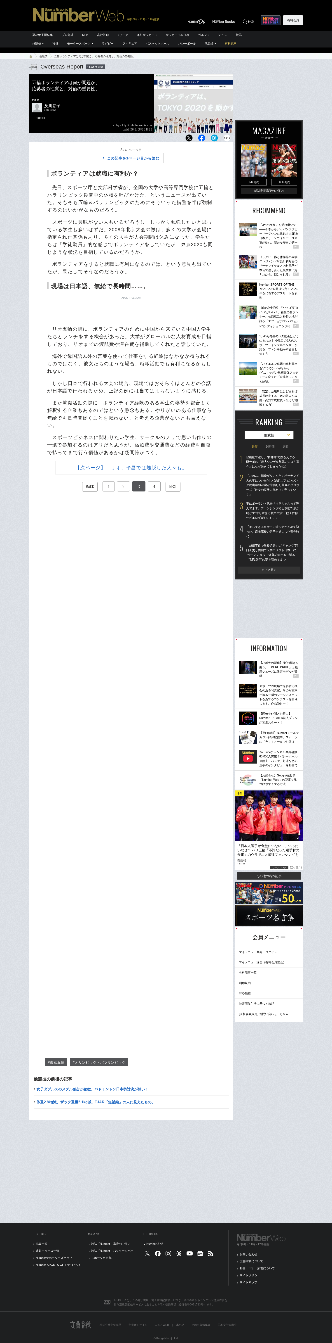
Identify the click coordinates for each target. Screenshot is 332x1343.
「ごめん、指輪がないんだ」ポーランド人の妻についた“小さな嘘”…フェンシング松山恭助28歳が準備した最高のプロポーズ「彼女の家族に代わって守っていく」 (272, 485)
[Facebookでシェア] (201, 139)
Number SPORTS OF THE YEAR (58, 1265)
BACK (90, 486)
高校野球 (103, 35)
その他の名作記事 (269, 876)
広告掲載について (251, 1261)
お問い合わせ (248, 1254)
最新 (255, 446)
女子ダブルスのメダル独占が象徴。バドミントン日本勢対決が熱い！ (93, 1089)
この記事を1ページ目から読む (133, 158)
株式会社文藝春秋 (110, 1324)
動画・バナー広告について (257, 1268)
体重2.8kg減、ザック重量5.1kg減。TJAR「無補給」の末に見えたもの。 (96, 1102)
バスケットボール (157, 43)
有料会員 (293, 20)
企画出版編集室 (201, 1324)
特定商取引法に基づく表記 (256, 1003)
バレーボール (187, 43)
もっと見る (269, 570)
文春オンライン (138, 1324)
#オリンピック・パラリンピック (99, 1062)
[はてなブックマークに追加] (214, 139)
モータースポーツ (79, 43)
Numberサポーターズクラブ (54, 1258)
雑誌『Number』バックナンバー (112, 1251)
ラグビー (108, 43)
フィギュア (129, 43)
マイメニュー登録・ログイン (258, 952)
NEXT (173, 486)
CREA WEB (162, 1324)
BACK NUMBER (96, 66)
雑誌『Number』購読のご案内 (111, 1244)
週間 (285, 446)
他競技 (209, 43)
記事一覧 (41, 1244)
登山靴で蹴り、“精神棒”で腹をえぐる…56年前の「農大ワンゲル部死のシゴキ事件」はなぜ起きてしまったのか (272, 462)
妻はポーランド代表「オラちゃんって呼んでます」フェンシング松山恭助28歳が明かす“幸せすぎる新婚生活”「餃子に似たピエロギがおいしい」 (272, 510)
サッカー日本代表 (177, 35)
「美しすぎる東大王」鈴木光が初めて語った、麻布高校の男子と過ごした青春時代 (272, 531)
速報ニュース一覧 (47, 1251)
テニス (222, 35)
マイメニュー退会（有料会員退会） (262, 962)
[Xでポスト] (189, 139)
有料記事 (230, 43)
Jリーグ (123, 35)
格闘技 (36, 43)
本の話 (180, 1324)
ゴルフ (202, 35)
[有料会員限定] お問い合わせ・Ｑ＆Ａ (263, 1014)
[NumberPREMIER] (271, 20)
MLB (85, 35)
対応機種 (245, 993)
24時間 (270, 446)
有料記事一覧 (248, 972)
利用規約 (245, 983)
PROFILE (40, 118)
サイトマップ (248, 1282)
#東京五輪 (56, 1062)
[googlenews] (200, 1254)
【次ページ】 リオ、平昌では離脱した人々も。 (131, 467)
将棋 (55, 43)
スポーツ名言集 (101, 1258)
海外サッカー (145, 35)
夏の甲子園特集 (42, 35)
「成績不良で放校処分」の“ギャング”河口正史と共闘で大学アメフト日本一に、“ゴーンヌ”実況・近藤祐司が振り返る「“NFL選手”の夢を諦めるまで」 (272, 552)
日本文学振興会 (227, 1324)
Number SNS (155, 1244)
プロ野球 (67, 35)
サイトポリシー (250, 1275)
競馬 (239, 35)
